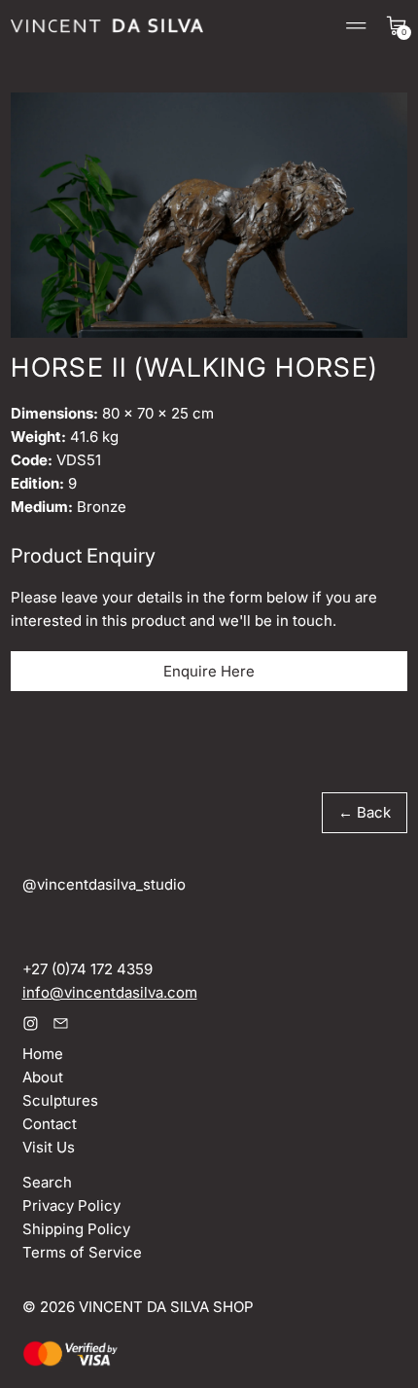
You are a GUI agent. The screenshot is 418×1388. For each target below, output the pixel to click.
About (42, 1077)
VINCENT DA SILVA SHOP (166, 1306)
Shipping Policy (76, 1229)
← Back (364, 812)
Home (42, 1053)
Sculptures (60, 1100)
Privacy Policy (71, 1205)
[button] (209, 215)
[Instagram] (30, 1023)
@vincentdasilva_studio (104, 884)
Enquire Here (209, 671)
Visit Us (48, 1147)
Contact (49, 1123)
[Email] (60, 1023)
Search (47, 1182)
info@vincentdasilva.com (109, 992)
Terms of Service (82, 1252)
